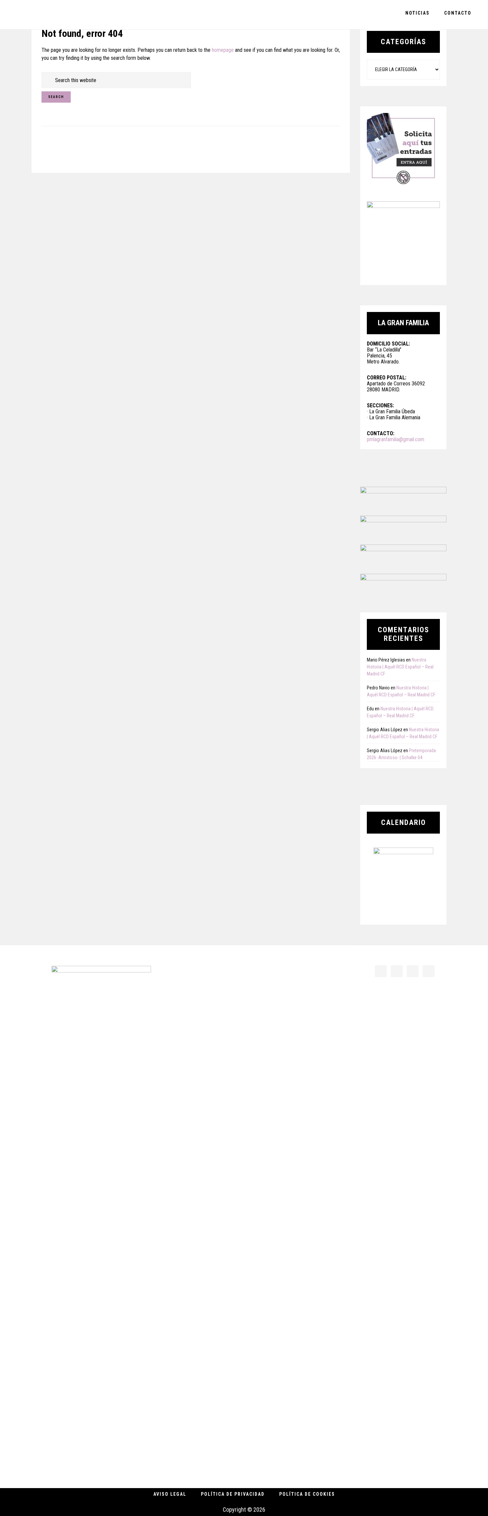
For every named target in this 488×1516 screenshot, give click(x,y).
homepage (223, 50)
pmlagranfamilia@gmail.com (395, 439)
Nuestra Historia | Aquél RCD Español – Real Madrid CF (400, 666)
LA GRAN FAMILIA (53, 14)
